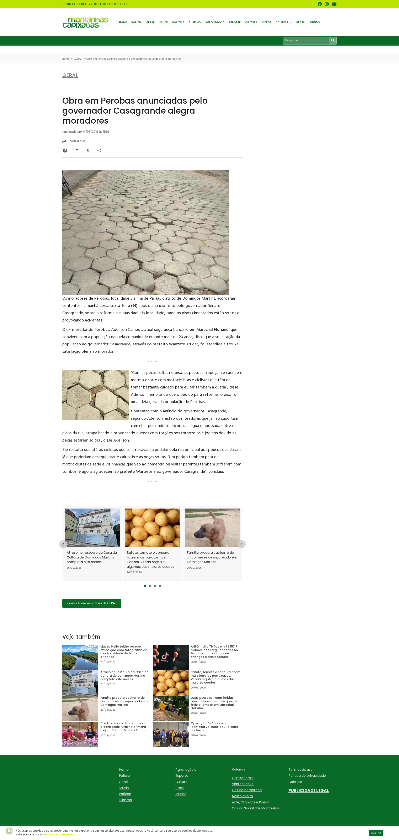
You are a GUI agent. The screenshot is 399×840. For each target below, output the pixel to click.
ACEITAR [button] (376, 833)
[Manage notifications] (9, 831)
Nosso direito (242, 796)
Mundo (180, 794)
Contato (295, 781)
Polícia (124, 775)
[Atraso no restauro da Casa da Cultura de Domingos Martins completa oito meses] (92, 544)
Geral (123, 781)
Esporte (181, 775)
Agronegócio (185, 769)
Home (124, 769)
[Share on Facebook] (65, 150)
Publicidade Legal (308, 790)
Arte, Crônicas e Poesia (251, 802)
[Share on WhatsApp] (99, 150)
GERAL (78, 59)
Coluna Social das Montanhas (256, 808)
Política (125, 794)
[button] (145, 586)
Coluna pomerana (247, 790)
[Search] (332, 40)
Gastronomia (243, 777)
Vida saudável (243, 784)
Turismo (125, 800)
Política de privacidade (307, 775)
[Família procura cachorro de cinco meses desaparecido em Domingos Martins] (212, 544)
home (66, 59)
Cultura (181, 781)
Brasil (179, 787)
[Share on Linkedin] (76, 150)
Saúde (124, 787)
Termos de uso (300, 769)
